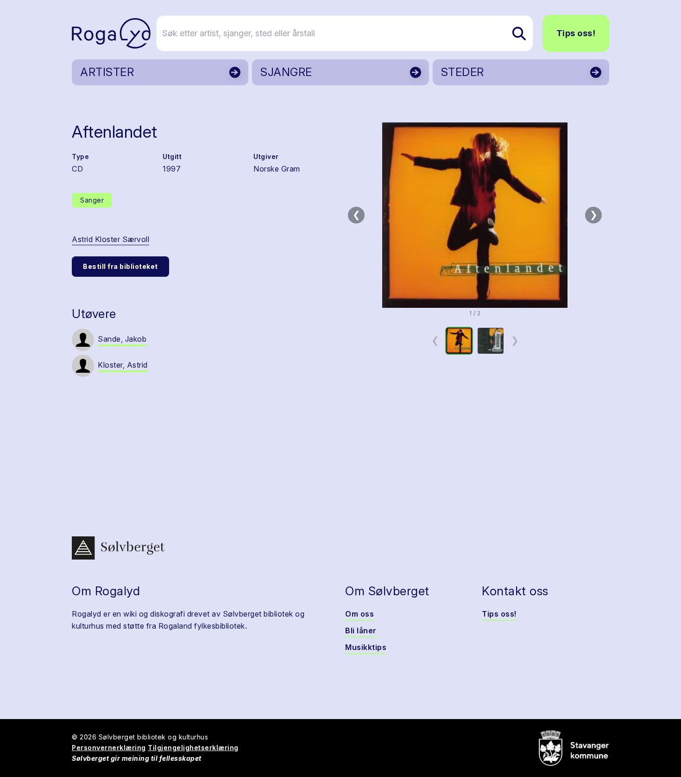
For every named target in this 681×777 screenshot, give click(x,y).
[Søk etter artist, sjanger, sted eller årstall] (518, 33)
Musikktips (365, 647)
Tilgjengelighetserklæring (193, 748)
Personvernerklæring (109, 748)
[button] (474, 215)
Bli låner (361, 630)
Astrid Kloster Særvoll (110, 239)
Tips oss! (576, 33)
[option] (459, 341)
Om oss (359, 613)
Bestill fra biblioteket (120, 266)
